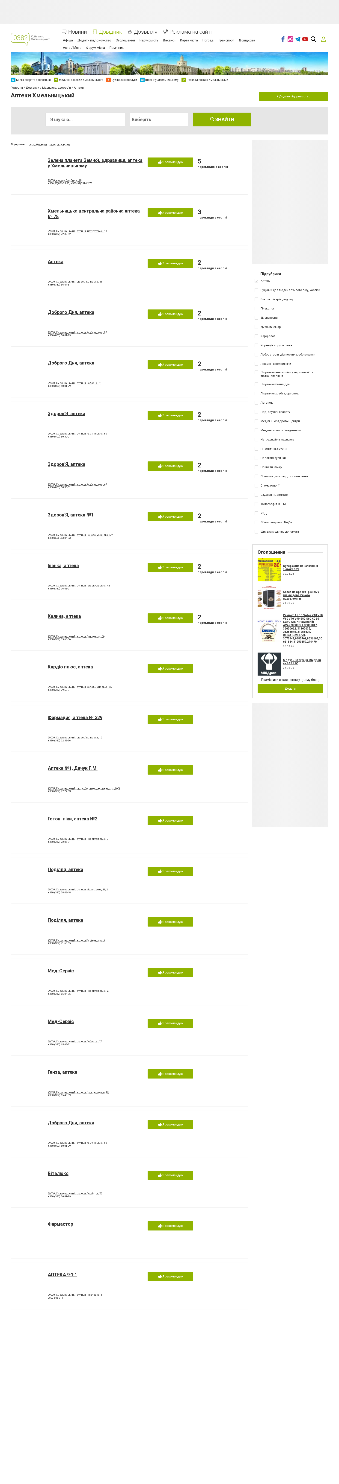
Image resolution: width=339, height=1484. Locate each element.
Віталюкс (58, 1173)
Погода (208, 40)
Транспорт (226, 40)
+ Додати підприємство (293, 96)
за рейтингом (38, 144)
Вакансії (169, 40)
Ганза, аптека (62, 1072)
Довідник (110, 32)
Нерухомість (149, 40)
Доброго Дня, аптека (71, 312)
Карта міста (189, 40)
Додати (290, 688)
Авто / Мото (72, 48)
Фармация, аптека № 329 (75, 717)
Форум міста (95, 48)
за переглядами (60, 144)
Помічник (117, 48)
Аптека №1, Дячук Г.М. (73, 768)
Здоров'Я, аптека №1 (71, 515)
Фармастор (60, 1224)
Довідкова (247, 40)
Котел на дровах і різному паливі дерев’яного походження (301, 595)
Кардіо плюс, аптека (70, 667)
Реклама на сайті (191, 32)
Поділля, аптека (65, 869)
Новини (77, 32)
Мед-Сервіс (61, 971)
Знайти (224, 119)
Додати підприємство (94, 40)
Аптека (55, 261)
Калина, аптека (64, 616)
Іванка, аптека (63, 565)
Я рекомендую (172, 162)
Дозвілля (146, 32)
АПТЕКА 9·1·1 (62, 1274)
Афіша (68, 40)
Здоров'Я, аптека (66, 413)
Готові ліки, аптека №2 (72, 819)
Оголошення (125, 40)
